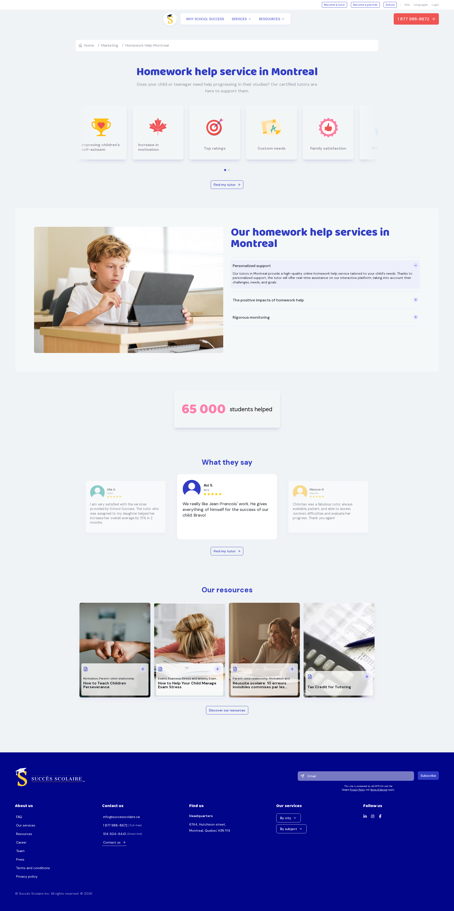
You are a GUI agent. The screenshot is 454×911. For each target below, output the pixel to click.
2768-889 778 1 (115, 825)
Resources (24, 834)
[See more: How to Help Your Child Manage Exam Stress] (217, 669)
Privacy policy (27, 876)
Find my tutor (225, 185)
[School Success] (50, 777)
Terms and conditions (33, 868)
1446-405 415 (114, 834)
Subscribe (428, 775)
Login (435, 5)
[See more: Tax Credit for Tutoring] (367, 676)
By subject (288, 829)
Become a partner (365, 5)
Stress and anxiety (195, 678)
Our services (25, 825)
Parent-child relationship (116, 678)
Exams (162, 678)
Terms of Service (378, 789)
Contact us (112, 842)
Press (20, 859)
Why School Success (205, 19)
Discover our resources (227, 710)
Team (20, 851)
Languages (421, 5)
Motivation (90, 678)
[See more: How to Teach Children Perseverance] (143, 669)
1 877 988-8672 (413, 19)
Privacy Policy (357, 789)
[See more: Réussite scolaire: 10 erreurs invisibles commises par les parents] (292, 669)
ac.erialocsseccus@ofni (121, 817)
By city (285, 818)
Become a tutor (334, 5)
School (390, 5)
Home (89, 45)
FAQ (407, 5)
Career (21, 842)
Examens (174, 678)
